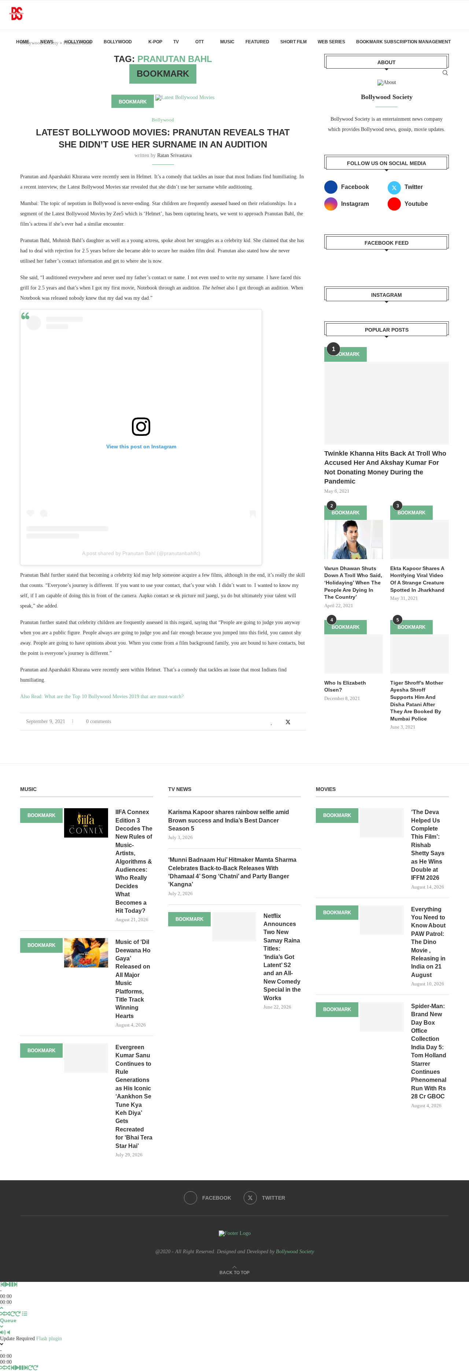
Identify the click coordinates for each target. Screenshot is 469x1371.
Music (227, 41)
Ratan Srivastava (174, 155)
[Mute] (3, 1332)
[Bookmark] (458, 72)
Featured (257, 41)
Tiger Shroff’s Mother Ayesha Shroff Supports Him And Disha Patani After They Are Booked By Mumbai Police (416, 701)
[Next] (15, 1284)
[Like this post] (272, 722)
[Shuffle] (2, 1314)
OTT (199, 41)
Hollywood (78, 41)
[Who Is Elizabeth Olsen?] (353, 654)
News (46, 41)
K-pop (155, 41)
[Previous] (2, 1284)
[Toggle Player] (1, 1308)
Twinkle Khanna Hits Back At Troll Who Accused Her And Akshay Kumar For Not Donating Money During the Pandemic (385, 467)
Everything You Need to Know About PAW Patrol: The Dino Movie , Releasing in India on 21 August (428, 942)
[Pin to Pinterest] (296, 722)
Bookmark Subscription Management (403, 41)
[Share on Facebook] (280, 722)
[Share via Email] (304, 722)
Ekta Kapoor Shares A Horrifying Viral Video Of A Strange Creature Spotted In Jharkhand (417, 579)
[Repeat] (12, 1314)
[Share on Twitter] (288, 722)
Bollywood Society (295, 1251)
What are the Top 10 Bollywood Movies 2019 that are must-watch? (114, 696)
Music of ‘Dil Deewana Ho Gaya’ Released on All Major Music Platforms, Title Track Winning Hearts (133, 979)
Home (22, 41)
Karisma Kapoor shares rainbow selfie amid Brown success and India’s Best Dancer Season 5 (228, 820)
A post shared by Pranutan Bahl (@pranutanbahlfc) (141, 553)
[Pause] (11, 1284)
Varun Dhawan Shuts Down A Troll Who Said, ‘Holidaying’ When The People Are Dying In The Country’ (353, 582)
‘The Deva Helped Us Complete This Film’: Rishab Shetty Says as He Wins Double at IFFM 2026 (427, 845)
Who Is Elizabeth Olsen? (345, 686)
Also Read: (31, 696)
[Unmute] (8, 1332)
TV (176, 41)
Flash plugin (49, 1338)
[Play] (6, 1284)
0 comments (98, 721)
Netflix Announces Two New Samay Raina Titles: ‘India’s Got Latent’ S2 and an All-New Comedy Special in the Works (282, 957)
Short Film (293, 41)
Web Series (331, 41)
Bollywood (118, 41)
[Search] (445, 72)
